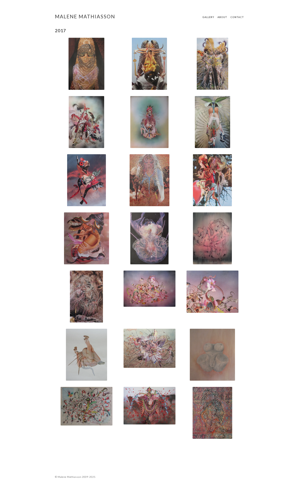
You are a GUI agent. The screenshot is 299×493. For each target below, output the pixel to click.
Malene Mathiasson (85, 16)
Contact (237, 17)
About (222, 17)
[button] (86, 64)
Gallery (208, 17)
